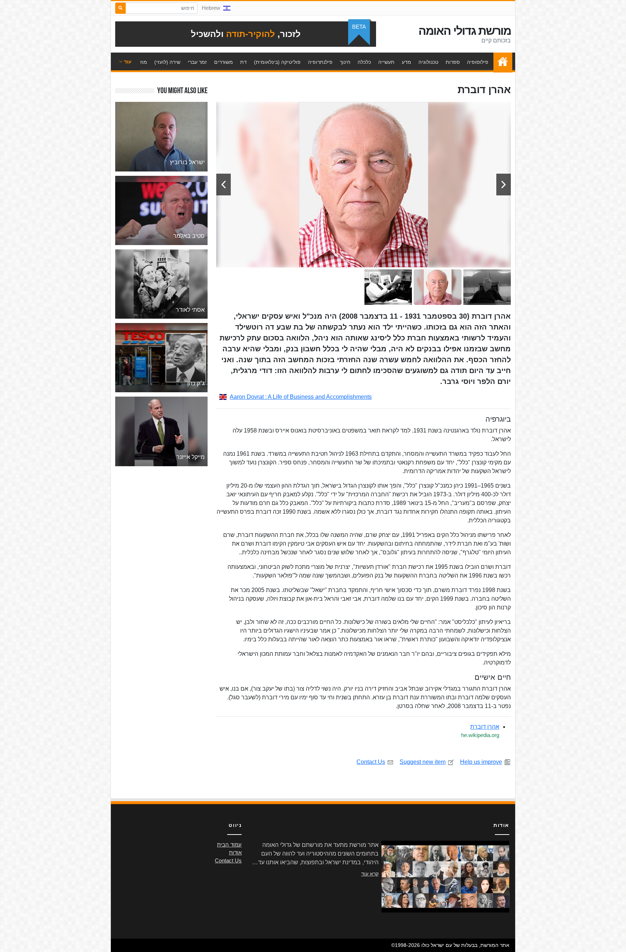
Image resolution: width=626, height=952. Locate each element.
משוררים (223, 62)
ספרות (453, 62)
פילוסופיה (477, 62)
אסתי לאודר (190, 310)
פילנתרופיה (320, 62)
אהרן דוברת (484, 727)
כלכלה (364, 62)
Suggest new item (423, 762)
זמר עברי (197, 62)
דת (243, 62)
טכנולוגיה (428, 62)
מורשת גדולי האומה (464, 30)
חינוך (345, 62)
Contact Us (370, 762)
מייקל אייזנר (190, 457)
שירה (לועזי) (167, 62)
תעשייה (386, 62)
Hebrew (211, 8)
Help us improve (481, 762)
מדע (406, 62)
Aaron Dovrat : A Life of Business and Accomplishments (301, 397)
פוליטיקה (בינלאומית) (277, 62)
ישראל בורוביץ (187, 162)
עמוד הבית (501, 62)
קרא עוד (370, 874)
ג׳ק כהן (196, 383)
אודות (235, 853)
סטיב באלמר (189, 236)
